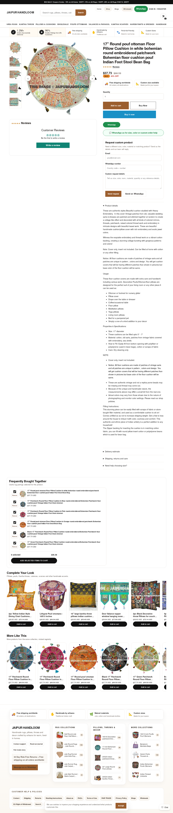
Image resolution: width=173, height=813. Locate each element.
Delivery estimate (112, 451)
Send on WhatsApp (134, 193)
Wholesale (127, 9)
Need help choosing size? (116, 465)
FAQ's (80, 798)
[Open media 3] (15, 75)
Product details (111, 205)
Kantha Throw (26, 24)
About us (69, 798)
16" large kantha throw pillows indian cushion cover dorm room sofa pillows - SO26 (81, 614)
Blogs (117, 9)
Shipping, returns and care (116, 458)
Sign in (152, 9)
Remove (14, 495)
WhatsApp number (113, 163)
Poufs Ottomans (78, 24)
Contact (16, 798)
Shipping (27, 798)
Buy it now (129, 114)
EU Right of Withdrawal (22, 804)
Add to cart (116, 105)
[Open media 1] (15, 48)
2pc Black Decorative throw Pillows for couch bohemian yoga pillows (144, 614)
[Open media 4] (15, 88)
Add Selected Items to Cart (34, 560)
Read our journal (36, 744)
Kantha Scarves (120, 24)
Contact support (20, 744)
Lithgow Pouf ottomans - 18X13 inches (51, 614)
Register (161, 9)
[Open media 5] (15, 102)
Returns (38, 798)
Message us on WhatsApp (25, 767)
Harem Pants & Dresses (142, 24)
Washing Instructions (54, 798)
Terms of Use (92, 798)
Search (81, 12)
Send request (113, 193)
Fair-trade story (20, 750)
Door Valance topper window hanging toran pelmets (112, 614)
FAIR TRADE (106, 798)
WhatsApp (141, 8)
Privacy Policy (121, 798)
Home (99, 9)
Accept (121, 805)
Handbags (161, 24)
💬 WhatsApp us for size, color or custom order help (133, 132)
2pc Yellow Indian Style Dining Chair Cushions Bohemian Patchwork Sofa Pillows (21, 614)
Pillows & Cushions (46, 24)
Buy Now (143, 105)
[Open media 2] (15, 61)
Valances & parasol (99, 24)
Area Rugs (11, 24)
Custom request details (115, 174)
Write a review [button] (53, 145)
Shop (108, 9)
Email (107, 153)
